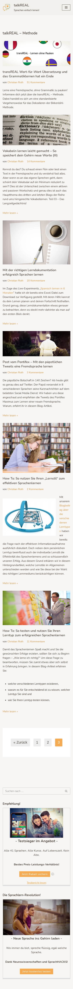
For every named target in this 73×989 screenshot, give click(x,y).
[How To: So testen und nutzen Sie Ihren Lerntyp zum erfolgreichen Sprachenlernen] (36, 608)
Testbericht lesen (36, 882)
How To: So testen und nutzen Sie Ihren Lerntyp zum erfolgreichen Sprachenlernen (34, 633)
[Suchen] (66, 791)
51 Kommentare (36, 82)
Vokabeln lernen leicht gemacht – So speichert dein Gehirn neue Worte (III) (30, 153)
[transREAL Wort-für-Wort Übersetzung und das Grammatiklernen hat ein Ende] (36, 53)
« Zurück (20, 742)
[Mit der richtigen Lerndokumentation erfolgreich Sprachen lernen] (36, 242)
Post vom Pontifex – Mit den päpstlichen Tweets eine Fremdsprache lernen (32, 364)
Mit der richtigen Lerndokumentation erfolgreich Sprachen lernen (29, 272)
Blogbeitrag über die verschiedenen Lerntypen (64, 518)
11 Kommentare (36, 641)
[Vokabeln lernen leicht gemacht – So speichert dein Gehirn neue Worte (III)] (36, 130)
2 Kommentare (35, 489)
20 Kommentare (36, 280)
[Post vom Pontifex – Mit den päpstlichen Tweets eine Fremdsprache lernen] (36, 343)
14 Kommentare (36, 161)
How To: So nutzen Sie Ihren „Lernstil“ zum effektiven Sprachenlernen (34, 481)
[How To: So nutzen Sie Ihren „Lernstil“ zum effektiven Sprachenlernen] (36, 448)
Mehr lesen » (10, 213)
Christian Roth (15, 82)
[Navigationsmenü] (66, 7)
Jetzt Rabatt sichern (35, 874)
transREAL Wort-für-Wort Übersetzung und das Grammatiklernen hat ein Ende (35, 74)
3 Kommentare (35, 372)
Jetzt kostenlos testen (36, 971)
